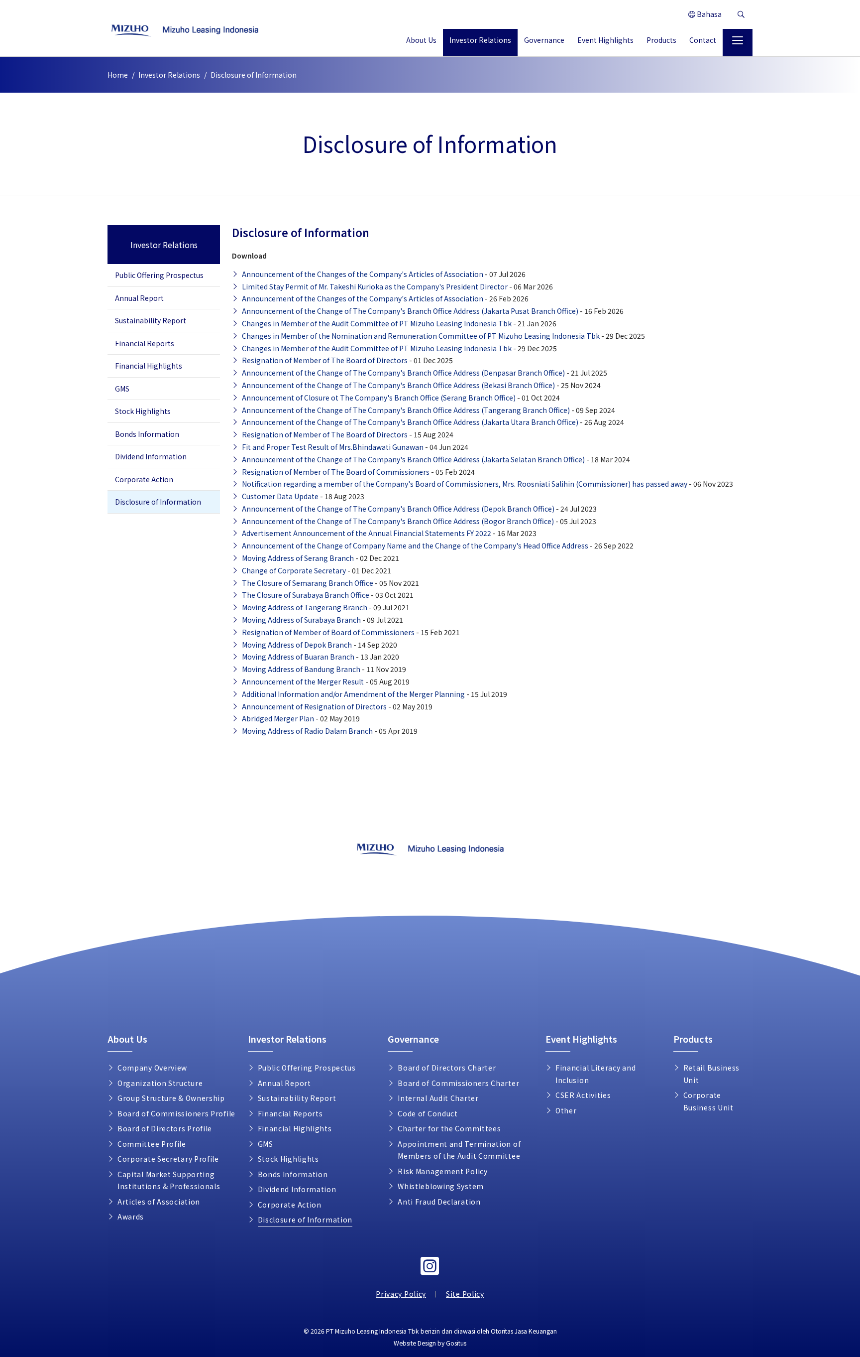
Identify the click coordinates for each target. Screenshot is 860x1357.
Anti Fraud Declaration (439, 1202)
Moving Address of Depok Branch (297, 645)
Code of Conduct (428, 1113)
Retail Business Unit (711, 1074)
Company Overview (152, 1068)
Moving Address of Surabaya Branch (301, 620)
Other (566, 1110)
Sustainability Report (150, 320)
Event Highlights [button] (605, 40)
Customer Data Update (280, 496)
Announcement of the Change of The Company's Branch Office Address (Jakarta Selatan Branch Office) (413, 459)
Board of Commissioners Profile (176, 1113)
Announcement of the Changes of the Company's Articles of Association (362, 274)
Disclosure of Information (158, 502)
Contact (702, 40)
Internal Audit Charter (438, 1098)
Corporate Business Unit (708, 1101)
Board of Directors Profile (164, 1128)
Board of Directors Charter (447, 1068)
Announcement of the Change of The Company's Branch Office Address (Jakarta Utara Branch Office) (410, 422)
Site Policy (465, 1294)
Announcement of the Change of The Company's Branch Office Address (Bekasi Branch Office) (398, 385)
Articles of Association (158, 1202)
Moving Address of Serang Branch (298, 558)
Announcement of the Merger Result (303, 681)
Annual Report (139, 298)
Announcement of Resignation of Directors (314, 706)
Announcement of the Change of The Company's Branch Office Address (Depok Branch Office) (398, 509)
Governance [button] (544, 40)
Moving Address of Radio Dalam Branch (307, 731)
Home (118, 75)
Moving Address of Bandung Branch (301, 669)
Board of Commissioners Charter (458, 1083)
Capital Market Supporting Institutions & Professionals (168, 1180)
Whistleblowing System (441, 1186)
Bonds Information (147, 434)
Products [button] (661, 40)
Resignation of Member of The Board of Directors (325, 360)
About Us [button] (421, 40)
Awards (130, 1216)
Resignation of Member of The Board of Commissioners (336, 472)
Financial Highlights (148, 366)
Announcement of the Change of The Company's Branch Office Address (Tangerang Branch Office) (406, 410)
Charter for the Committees (449, 1128)
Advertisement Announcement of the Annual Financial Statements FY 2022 (366, 533)
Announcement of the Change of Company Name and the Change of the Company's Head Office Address (415, 545)
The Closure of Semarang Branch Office (307, 583)
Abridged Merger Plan (278, 718)
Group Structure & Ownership (171, 1098)
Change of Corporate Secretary (294, 570)
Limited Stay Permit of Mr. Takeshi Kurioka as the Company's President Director (375, 286)
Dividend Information (151, 456)
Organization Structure (160, 1083)
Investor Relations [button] (480, 40)
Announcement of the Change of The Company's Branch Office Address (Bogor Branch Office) (398, 521)
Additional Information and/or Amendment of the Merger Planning (353, 694)
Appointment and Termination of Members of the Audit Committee (459, 1150)
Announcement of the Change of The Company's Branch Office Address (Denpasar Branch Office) (403, 373)
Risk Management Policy (442, 1171)
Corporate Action (144, 479)
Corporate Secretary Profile (168, 1159)
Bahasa (708, 14)
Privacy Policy (401, 1294)
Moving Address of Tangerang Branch (304, 607)
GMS (122, 389)
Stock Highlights (143, 411)
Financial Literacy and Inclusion (595, 1074)
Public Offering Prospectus (159, 275)
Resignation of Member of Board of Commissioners (328, 632)
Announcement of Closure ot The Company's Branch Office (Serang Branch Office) (379, 398)
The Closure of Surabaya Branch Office (305, 595)
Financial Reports (144, 343)
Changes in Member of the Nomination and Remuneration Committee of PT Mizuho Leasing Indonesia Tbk (421, 336)
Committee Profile (151, 1144)
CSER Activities (583, 1095)
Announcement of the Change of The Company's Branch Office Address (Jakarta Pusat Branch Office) (410, 311)
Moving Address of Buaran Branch (298, 657)
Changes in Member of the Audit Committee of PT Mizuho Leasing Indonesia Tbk (377, 323)
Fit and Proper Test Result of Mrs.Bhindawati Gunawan (333, 447)
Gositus (456, 1343)
